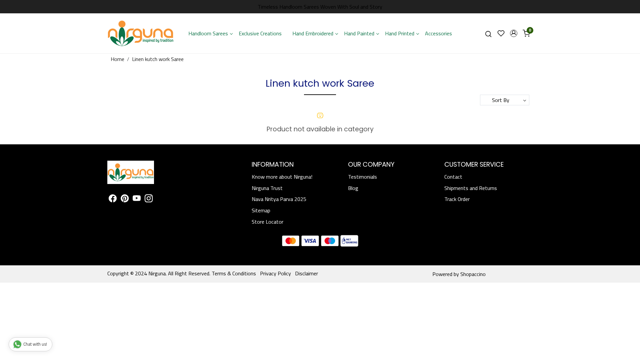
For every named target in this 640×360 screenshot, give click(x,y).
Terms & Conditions (234, 273)
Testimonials (362, 177)
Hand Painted (359, 33)
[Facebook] (112, 199)
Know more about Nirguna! (282, 177)
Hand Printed (399, 33)
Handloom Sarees (208, 33)
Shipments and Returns (470, 188)
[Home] (140, 33)
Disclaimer (306, 273)
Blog (353, 188)
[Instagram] (148, 199)
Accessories (438, 33)
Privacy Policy (275, 273)
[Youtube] (136, 199)
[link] (488, 33)
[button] (513, 33)
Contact (453, 177)
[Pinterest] (124, 199)
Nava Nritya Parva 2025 (279, 199)
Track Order (457, 199)
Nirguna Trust (267, 188)
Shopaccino (473, 274)
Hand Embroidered (312, 33)
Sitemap (261, 210)
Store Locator (267, 222)
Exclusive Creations (260, 33)
